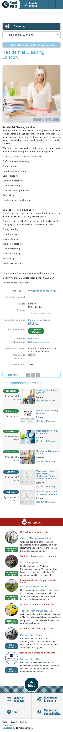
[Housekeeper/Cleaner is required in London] (27, 497)
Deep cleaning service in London (47, 432)
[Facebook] (28, 375)
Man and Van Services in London (37, 604)
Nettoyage (33, 338)
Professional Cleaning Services (47, 411)
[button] (31, 684)
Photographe (32, 562)
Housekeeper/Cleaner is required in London (47, 492)
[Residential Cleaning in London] (27, 457)
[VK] (38, 375)
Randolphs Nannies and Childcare (37, 653)
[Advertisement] (31, 16)
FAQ (15, 712)
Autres (39, 635)
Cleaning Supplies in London (46, 391)
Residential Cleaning (45, 401)
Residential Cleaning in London (48, 452)
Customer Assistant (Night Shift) (36, 628)
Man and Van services (41, 611)
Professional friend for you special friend (37, 581)
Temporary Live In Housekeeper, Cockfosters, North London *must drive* (46, 475)
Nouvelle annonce (15, 699)
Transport (24, 611)
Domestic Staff (27, 635)
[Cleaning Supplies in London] (27, 396)
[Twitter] (33, 375)
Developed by (8, 728)
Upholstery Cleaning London (34, 532)
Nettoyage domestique (40, 538)
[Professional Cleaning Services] (27, 416)
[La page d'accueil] (9, 4)
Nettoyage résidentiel (39, 342)
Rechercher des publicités (47, 712)
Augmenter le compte (47, 699)
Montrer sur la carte (41, 313)
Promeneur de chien (39, 586)
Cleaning (24, 538)
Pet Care (24, 586)
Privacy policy (9, 725)
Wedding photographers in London (38, 556)
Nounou (39, 659)
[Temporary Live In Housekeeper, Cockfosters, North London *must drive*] (27, 477)
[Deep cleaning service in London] (27, 436)
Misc (22, 562)
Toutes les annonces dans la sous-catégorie (33, 45)
